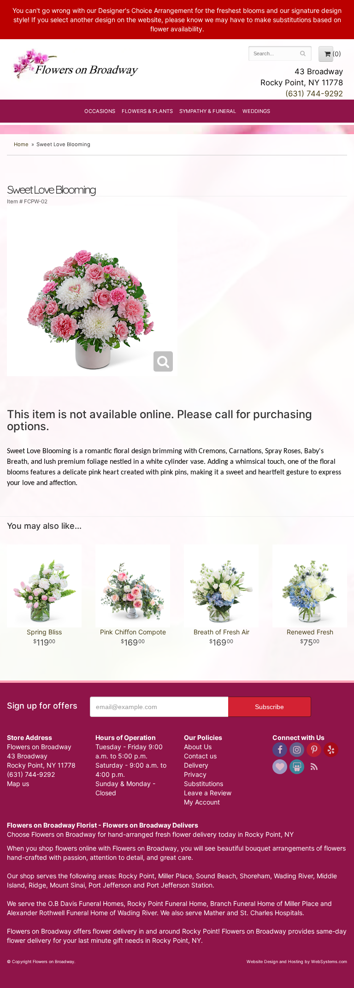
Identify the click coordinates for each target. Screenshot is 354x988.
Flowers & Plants (147, 111)
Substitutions (203, 783)
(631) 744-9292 (314, 93)
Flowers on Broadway (76, 65)
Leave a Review (207, 793)
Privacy (195, 774)
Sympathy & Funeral (207, 111)
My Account (202, 802)
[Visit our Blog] (314, 766)
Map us (18, 783)
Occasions (99, 111)
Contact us (200, 756)
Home (21, 144)
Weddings (256, 111)
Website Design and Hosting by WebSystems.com (297, 961)
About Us (198, 747)
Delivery (196, 765)
